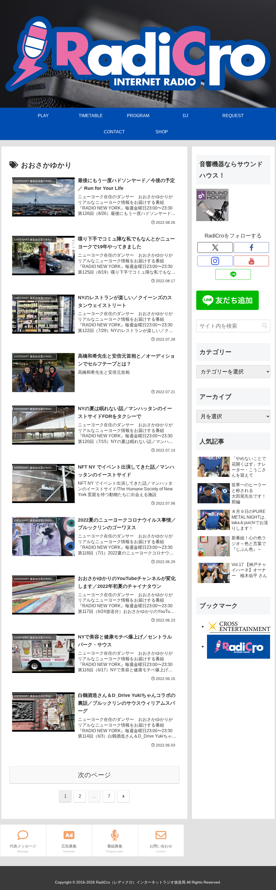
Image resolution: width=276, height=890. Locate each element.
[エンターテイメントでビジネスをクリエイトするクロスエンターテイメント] (238, 626)
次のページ (94, 775)
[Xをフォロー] (215, 247)
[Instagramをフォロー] (215, 261)
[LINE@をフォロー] (233, 274)
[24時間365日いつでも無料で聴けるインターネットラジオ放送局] (238, 646)
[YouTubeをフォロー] (251, 261)
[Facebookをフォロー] (251, 247)
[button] (265, 326)
